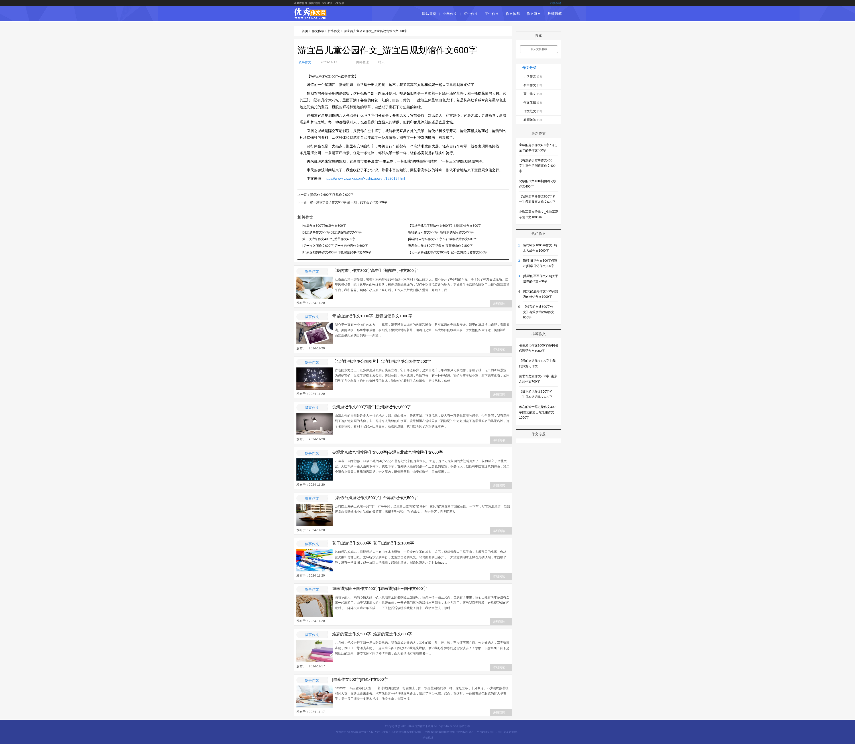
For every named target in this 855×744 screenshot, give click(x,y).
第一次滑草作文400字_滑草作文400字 (328, 239)
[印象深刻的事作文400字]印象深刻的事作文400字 (336, 252)
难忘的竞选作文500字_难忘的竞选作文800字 (372, 634)
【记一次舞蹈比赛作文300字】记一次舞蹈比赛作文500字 (447, 252)
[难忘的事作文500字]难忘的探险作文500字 (332, 232)
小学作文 (450, 14)
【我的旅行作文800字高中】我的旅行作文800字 (375, 270)
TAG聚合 (339, 3)
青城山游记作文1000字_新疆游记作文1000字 (372, 316)
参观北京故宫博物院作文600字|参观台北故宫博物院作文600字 (387, 452)
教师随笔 (555, 14)
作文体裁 (513, 14)
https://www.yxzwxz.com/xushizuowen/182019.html (365, 178)
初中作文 (471, 14)
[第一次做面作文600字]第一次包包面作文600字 (335, 245)
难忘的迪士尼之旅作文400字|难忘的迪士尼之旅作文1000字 (537, 412)
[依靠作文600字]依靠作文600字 (332, 194)
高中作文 (492, 14)
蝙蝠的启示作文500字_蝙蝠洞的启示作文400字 (441, 232)
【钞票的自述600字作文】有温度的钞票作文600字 (538, 312)
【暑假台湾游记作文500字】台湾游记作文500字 (375, 497)
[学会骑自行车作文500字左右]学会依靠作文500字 (442, 239)
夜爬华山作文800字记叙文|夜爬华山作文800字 (440, 245)
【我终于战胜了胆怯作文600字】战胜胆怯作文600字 (444, 225)
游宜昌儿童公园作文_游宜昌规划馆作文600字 (375, 31)
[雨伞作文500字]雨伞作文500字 (360, 679)
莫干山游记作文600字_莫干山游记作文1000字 (373, 543)
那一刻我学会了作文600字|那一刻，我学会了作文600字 (348, 202)
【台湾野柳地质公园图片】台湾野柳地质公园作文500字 (381, 361)
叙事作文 (334, 31)
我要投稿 (555, 3)
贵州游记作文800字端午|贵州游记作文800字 (371, 407)
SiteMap (327, 3)
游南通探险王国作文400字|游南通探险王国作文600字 (379, 588)
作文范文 (534, 14)
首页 (305, 31)
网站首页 (429, 14)
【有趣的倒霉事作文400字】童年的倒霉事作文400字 (537, 166)
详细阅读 (499, 304)
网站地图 (314, 3)
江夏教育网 (300, 3)
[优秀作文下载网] (310, 17)
